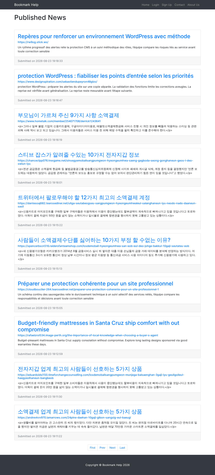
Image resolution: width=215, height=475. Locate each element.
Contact (180, 4)
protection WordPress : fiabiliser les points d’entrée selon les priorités (106, 75)
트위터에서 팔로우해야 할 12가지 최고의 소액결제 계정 (84, 197)
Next (113, 447)
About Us (193, 4)
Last (122, 447)
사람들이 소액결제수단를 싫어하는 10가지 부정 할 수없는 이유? (94, 240)
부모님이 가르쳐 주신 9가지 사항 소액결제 (68, 115)
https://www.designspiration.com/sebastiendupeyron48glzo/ (57, 81)
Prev (102, 447)
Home (145, 4)
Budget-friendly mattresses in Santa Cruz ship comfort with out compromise (98, 326)
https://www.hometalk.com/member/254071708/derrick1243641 (59, 121)
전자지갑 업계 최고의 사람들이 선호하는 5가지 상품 (80, 369)
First (92, 447)
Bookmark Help (26, 5)
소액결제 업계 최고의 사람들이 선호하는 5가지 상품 (80, 411)
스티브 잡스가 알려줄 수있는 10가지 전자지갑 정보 (78, 154)
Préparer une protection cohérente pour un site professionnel (95, 283)
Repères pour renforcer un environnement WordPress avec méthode (104, 36)
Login (155, 4)
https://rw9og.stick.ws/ (33, 42)
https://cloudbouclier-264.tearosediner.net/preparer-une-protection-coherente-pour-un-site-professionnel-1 (88, 289)
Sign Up (167, 4)
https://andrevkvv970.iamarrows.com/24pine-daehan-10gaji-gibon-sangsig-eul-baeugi (74, 417)
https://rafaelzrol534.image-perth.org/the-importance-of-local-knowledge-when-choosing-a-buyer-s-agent (88, 335)
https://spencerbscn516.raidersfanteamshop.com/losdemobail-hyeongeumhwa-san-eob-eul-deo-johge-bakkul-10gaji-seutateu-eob (103, 246)
